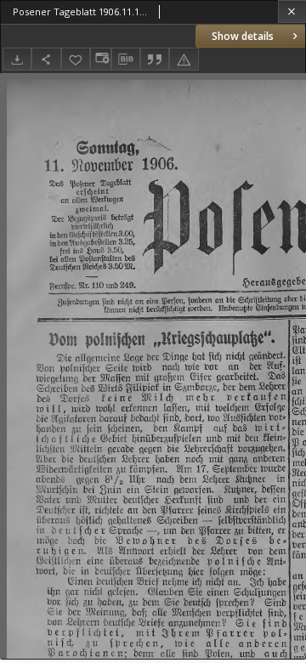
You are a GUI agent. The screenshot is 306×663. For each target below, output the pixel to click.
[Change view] (100, 59)
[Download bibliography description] (125, 59)
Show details (243, 36)
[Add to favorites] (75, 59)
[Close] (292, 11)
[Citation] (154, 59)
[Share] (45, 59)
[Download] (17, 59)
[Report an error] (183, 59)
